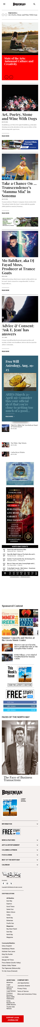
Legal (8, 985)
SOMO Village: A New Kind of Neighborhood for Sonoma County (25, 657)
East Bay (9, 932)
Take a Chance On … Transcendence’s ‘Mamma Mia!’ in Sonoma (19, 189)
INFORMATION (7, 824)
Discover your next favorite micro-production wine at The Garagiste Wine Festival (26, 647)
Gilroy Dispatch (7, 946)
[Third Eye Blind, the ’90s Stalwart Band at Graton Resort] (5, 428)
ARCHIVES (23, 800)
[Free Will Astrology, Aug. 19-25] (20, 382)
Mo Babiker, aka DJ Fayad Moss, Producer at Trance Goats (18, 266)
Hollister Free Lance (8, 951)
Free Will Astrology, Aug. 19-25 (20, 365)
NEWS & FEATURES (8, 840)
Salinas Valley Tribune (9, 965)
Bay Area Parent (12, 929)
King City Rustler (7, 954)
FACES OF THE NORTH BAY (16, 717)
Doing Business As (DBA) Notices (11, 1002)
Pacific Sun (10, 923)
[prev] (3, 15)
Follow (33, 706)
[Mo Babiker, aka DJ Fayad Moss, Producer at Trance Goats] (20, 244)
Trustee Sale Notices (11, 1007)
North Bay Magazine (10, 936)
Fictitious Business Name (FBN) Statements (10, 996)
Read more (5, 136)
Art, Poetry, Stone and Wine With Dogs (19, 116)
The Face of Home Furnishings (16, 779)
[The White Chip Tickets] (5, 444)
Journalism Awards (23, 986)
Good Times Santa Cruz (10, 908)
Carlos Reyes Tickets (18, 452)
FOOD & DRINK (7, 855)
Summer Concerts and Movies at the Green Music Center (18, 639)
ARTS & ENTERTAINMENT (11, 845)
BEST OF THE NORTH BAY (11, 860)
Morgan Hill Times (8, 960)
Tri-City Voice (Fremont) (9, 971)
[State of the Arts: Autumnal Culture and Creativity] (20, 37)
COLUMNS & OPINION (9, 850)
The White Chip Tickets (18, 443)
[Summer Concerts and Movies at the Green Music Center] (20, 622)
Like (34, 702)
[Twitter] (11, 883)
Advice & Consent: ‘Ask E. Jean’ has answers (18, 329)
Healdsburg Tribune (8, 949)
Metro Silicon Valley (11, 913)
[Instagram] (7, 883)
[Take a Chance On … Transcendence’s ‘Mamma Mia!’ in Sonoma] (20, 167)
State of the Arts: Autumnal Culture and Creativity (21, 16)
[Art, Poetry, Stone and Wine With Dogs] (20, 98)
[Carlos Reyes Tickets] (5, 454)
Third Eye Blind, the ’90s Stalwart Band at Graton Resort (24, 426)
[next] (6, 15)
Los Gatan (5, 957)
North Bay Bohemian (10, 919)
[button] (34, 4)
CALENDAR (6, 865)
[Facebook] (3, 883)
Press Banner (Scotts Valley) (11, 963)
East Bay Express (9, 902)
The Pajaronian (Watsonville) (11, 968)
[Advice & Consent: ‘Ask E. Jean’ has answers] (20, 309)
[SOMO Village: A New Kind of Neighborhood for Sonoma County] (7, 658)
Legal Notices (11, 991)
